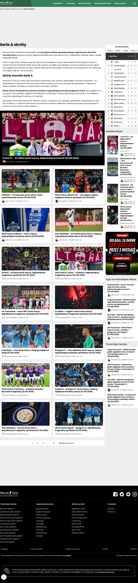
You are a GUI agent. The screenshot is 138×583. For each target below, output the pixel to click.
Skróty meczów (84, 3)
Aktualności (58, 3)
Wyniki (125, 51)
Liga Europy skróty (78, 515)
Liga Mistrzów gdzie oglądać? (10, 512)
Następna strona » (66, 443)
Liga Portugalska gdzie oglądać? (11, 536)
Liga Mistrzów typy (42, 509)
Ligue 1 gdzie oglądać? (8, 533)
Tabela (109, 51)
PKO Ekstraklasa (122, 47)
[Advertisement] (69, 26)
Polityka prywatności (73, 549)
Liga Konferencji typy (43, 512)
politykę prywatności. (107, 572)
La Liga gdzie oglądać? (8, 524)
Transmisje (70, 3)
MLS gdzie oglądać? (7, 509)
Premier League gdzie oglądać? (11, 521)
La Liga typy (40, 521)
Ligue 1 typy (40, 530)
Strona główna (5, 9)
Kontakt (105, 549)
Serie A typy (40, 524)
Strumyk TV (111, 509)
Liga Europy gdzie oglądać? (10, 515)
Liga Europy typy (41, 515)
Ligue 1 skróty (76, 530)
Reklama (134, 549)
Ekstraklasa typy (41, 533)
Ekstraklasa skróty (78, 533)
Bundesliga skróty (78, 527)
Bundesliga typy (41, 527)
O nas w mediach (37, 549)
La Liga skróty (76, 521)
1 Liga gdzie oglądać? (7, 542)
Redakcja (4, 549)
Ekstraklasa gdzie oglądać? (10, 539)
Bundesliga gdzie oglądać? (9, 530)
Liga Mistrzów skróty (78, 509)
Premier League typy (43, 518)
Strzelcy (133, 51)
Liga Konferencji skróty (79, 512)
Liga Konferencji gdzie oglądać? (11, 518)
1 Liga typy (39, 536)
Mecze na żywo (120, 3)
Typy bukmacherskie (102, 3)
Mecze (117, 51)
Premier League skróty (79, 518)
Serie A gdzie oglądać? (8, 527)
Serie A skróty (76, 524)
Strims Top (111, 512)
